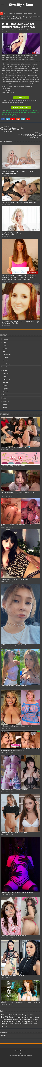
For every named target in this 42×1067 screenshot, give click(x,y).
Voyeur (5, 404)
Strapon (5, 392)
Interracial (6, 373)
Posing (11, 1023)
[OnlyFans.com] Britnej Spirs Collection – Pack (14, 645)
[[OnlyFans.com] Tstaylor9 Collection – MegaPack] (20, 553)
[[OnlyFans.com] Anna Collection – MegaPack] (20, 813)
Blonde (23, 110)
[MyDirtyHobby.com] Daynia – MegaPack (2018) (19, 202)
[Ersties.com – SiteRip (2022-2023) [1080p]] (20, 458)
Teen (4, 398)
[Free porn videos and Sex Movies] (21, 4)
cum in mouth (31, 1017)
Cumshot (36, 1017)
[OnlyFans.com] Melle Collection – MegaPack (14, 685)
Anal (4, 342)
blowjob (28, 110)
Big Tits (5, 351)
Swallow (5, 395)
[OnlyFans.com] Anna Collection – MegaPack (14, 832)
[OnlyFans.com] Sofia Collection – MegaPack (14, 789)
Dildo (14, 1019)
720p (11, 110)
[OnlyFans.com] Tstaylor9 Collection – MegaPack (15, 579)
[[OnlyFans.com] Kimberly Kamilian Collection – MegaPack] (20, 864)
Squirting (5, 388)
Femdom (5, 361)
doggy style (18, 1019)
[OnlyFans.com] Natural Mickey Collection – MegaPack (19, 13)
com (18, 115)
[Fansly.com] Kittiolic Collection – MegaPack (13, 935)
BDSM (5, 348)
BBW (4, 345)
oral (8, 1023)
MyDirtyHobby (12, 115)
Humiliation (6, 367)
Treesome (6, 401)
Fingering (3, 1021)
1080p (8, 110)
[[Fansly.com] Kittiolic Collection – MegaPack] (20, 916)
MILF (4, 376)
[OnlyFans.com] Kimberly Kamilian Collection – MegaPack (17, 892)
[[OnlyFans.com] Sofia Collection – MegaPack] (20, 772)
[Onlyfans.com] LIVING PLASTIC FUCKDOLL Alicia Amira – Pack (19, 525)
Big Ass (14, 1014)
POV (14, 1023)
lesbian (16, 112)
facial (33, 1019)
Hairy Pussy (6, 364)
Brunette (12, 1017)
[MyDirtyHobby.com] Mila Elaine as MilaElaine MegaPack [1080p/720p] (14, 129)
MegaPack (30, 112)
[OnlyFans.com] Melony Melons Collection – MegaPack (17, 726)
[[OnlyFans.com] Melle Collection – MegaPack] (20, 667)
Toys (9, 1024)
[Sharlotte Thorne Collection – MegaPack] (20, 957)
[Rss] (20, 1053)
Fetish (36, 1019)
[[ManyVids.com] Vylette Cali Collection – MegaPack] (20, 432)
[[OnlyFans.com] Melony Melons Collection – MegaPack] (20, 707)
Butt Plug (17, 1017)
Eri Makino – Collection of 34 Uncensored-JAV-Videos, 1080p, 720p (20, 1002)
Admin (6, 30)
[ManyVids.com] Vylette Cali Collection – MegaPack (16, 447)
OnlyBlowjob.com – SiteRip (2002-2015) (12, 750)
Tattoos (33, 1023)
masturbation (23, 112)
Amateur (15, 110)
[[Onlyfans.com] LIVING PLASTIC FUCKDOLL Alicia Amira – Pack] (20, 511)
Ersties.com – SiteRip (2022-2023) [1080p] (13, 465)
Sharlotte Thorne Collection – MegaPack (13, 975)
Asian (10, 1014)
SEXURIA (3, 1035)
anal (20, 110)
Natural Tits (6, 379)
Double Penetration (25, 1019)
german (4, 112)
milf (37, 1021)
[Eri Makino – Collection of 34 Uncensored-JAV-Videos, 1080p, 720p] (20, 990)
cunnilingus (4, 1019)
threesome (4, 1025)
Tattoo (29, 1023)
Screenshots (21, 98)
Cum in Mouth (7, 354)
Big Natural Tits (19, 1014)
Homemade (10, 112)
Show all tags (5, 1026)
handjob (13, 1021)
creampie (34, 110)
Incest (5, 370)
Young (5, 407)
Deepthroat (9, 1019)
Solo (26, 1023)
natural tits (4, 1023)
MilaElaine (5, 115)
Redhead (5, 385)
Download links (21, 108)
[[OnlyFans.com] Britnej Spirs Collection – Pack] (20, 614)
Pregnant (5, 382)
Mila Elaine (36, 112)
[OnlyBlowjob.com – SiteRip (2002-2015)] (20, 739)
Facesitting (6, 357)
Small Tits (22, 1023)
